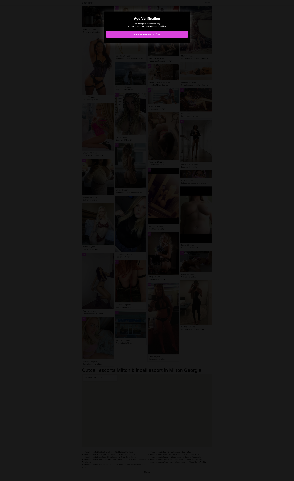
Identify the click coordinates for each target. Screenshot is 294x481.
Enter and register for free (147, 34)
